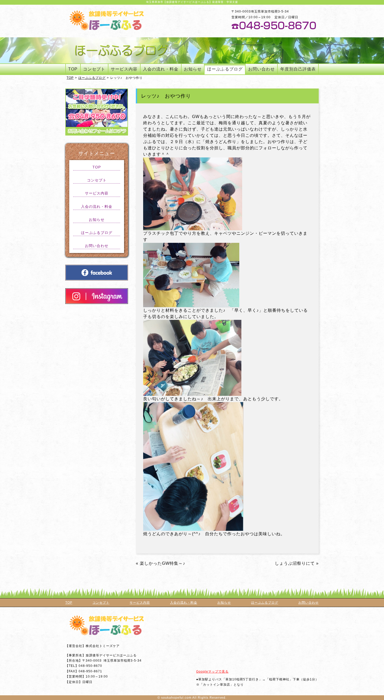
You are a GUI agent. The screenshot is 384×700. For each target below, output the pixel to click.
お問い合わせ (261, 69)
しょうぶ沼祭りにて (295, 563)
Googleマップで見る (212, 671)
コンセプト (94, 69)
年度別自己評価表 (298, 69)
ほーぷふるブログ (225, 69)
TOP (73, 69)
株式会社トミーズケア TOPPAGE (106, 20)
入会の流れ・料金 (160, 69)
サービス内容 (124, 69)
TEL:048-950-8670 (273, 25)
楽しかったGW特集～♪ (162, 563)
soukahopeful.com (176, 697)
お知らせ (193, 69)
